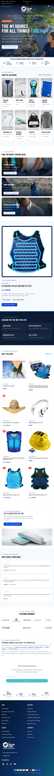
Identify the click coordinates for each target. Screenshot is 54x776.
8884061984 (6, 756)
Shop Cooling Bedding (13, 524)
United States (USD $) (6, 6)
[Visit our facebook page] (2, 1)
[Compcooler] (16, 620)
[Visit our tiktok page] (6, 1)
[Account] (45, 6)
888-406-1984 (12, 1)
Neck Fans (4, 714)
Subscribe (27, 680)
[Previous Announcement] (20, 2)
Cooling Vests (17, 16)
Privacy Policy (30, 737)
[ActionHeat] (27, 628)
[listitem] (27, 2)
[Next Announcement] (34, 2)
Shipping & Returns (31, 711)
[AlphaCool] (6, 620)
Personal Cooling (29, 16)
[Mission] (37, 620)
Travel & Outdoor (19, 18)
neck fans (24, 647)
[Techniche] (48, 628)
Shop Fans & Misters (27, 47)
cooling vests (18, 647)
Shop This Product (9, 304)
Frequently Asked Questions (33, 717)
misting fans (31, 647)
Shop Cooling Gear (10, 47)
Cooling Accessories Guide (8, 737)
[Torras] (48, 620)
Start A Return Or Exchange (33, 720)
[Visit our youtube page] (8, 1)
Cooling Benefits (5, 731)
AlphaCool (4, 723)
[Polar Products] (6, 628)
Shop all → (49, 353)
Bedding (28, 18)
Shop (9, 16)
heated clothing (13, 649)
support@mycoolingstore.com (6, 3)
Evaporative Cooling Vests (8, 711)
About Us (29, 731)
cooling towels (38, 647)
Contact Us (29, 708)
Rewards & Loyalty (31, 723)
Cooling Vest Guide (6, 734)
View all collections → (45, 74)
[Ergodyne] (27, 620)
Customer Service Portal (33, 714)
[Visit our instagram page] (4, 1)
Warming (36, 18)
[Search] (51, 6)
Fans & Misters (41, 16)
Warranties (29, 734)
